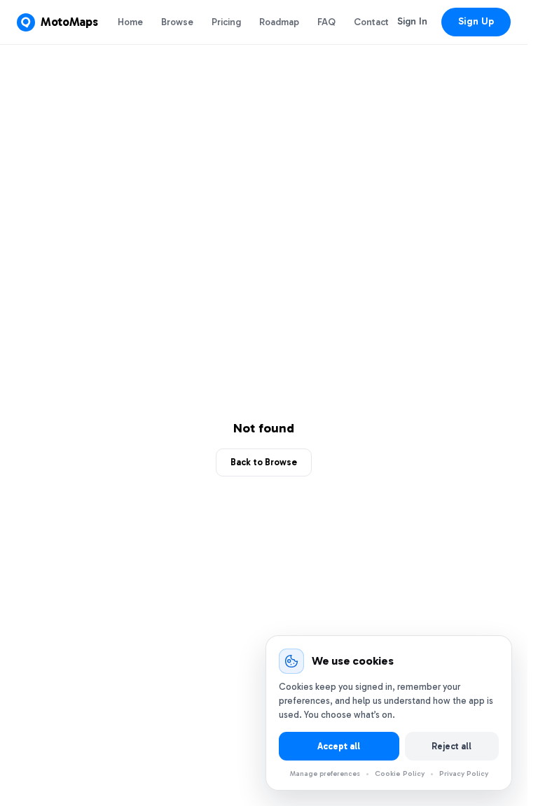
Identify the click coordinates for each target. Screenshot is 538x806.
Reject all (451, 746)
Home (130, 21)
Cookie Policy (400, 773)
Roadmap (279, 21)
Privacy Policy (463, 773)
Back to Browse (263, 462)
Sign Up (476, 21)
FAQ (326, 21)
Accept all (338, 746)
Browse (177, 21)
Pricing (226, 21)
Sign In (412, 21)
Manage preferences (325, 774)
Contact (371, 21)
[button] (57, 22)
